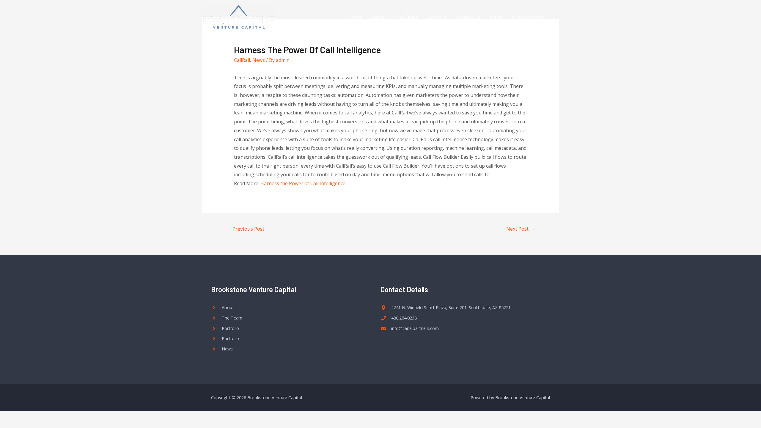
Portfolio (436, 17)
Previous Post (245, 228)
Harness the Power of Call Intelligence (302, 183)
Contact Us (468, 17)
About (378, 17)
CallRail (242, 60)
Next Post (520, 228)
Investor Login (528, 17)
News (496, 17)
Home (354, 17)
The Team (405, 17)
